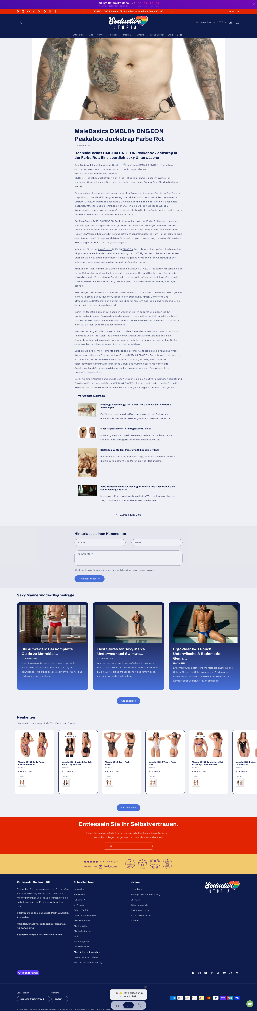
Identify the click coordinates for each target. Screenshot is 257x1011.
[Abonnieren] (152, 846)
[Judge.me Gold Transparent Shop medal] (130, 864)
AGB (98, 1009)
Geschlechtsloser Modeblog (88, 963)
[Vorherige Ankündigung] (85, 11)
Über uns (135, 900)
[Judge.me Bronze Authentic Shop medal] (155, 864)
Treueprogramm (82, 942)
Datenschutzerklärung (84, 1009)
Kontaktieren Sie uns (141, 915)
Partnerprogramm (140, 910)
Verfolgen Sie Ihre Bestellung (145, 895)
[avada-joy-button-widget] (249, 1003)
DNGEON (80, 178)
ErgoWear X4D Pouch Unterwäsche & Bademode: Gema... (197, 653)
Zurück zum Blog (130, 514)
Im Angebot (79, 905)
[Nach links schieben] (122, 799)
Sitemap (135, 921)
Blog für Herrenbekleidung (87, 952)
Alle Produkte (80, 926)
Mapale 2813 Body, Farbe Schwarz (118, 763)
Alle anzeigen (128, 701)
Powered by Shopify (49, 1009)
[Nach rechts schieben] (135, 799)
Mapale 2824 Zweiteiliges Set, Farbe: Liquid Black (77, 763)
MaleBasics (100, 173)
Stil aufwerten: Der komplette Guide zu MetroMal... (47, 651)
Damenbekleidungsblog (86, 957)
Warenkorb (136, 889)
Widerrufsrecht (66, 1009)
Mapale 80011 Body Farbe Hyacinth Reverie (31, 763)
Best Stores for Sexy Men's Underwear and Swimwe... (121, 651)
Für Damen (79, 900)
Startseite (79, 889)
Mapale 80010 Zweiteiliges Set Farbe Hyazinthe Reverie (207, 763)
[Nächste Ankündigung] (172, 11)
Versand (106, 1009)
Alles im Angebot (82, 921)
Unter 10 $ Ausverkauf (85, 915)
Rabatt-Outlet (81, 910)
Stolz (76, 936)
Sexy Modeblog (81, 947)
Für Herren (79, 895)
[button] (20, 22)
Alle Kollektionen (82, 931)
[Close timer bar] (254, 4)
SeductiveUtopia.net (32, 1009)
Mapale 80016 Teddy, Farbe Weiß (163, 763)
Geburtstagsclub (139, 905)
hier (99, 387)
